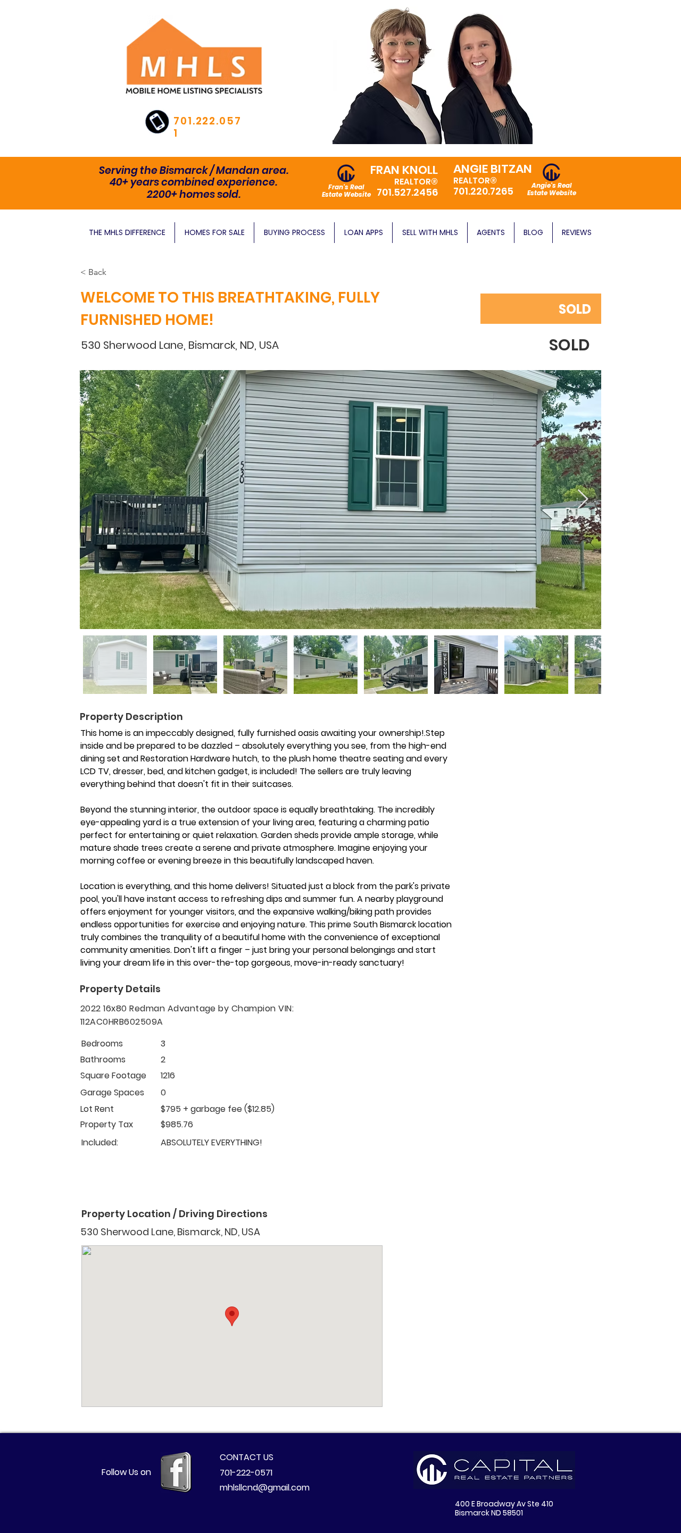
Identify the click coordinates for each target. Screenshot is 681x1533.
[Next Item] (583, 499)
